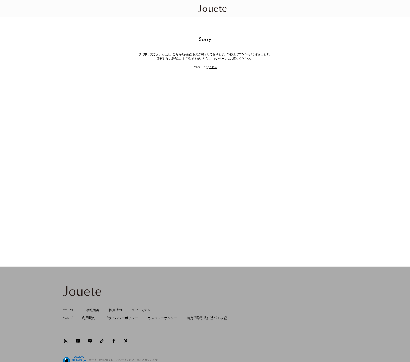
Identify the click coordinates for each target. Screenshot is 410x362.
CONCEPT (70, 310)
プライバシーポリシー (121, 318)
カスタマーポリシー (162, 318)
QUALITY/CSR (141, 310)
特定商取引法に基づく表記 (207, 318)
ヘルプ (68, 318)
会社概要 (92, 310)
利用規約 (88, 318)
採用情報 (115, 310)
